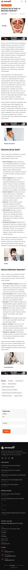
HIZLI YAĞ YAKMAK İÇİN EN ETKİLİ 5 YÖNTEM (12, 498)
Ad (4, 416)
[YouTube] (12, 458)
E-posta (5, 423)
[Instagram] (9, 458)
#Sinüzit (4, 383)
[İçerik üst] (14, 38)
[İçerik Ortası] (14, 124)
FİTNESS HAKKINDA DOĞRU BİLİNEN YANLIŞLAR (13, 513)
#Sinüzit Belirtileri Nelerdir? (8, 386)
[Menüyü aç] (25, 1)
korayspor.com (14, 567)
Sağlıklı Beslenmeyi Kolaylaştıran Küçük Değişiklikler (13, 475)
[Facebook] (2, 458)
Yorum (5, 413)
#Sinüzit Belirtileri (12, 383)
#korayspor (10, 380)
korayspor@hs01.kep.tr (10, 556)
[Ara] (22, 1)
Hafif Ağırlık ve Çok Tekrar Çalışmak (9, 484)
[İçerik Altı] (14, 373)
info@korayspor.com (9, 560)
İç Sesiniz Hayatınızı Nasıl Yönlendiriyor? (11, 465)
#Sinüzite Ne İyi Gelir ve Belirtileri (9, 389)
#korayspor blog (19, 380)
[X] (5, 458)
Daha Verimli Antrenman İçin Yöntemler (10, 470)
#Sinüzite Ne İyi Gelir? (7, 395)
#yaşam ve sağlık (18, 395)
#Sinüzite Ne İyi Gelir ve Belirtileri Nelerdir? (11, 392)
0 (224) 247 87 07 (9, 551)
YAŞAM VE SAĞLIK (6, 5)
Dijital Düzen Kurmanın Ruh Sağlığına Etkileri (11, 479)
